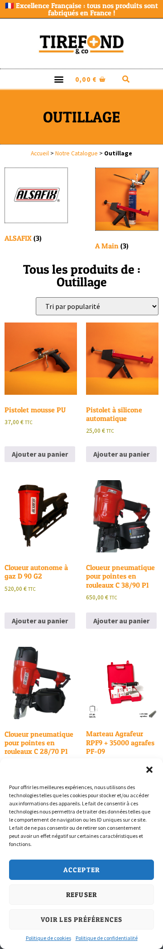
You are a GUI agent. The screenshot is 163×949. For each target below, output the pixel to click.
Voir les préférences (82, 919)
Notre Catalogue (76, 153)
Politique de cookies (48, 938)
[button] (149, 769)
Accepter (81, 869)
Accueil (40, 153)
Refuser (81, 894)
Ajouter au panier (40, 453)
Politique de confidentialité (107, 938)
